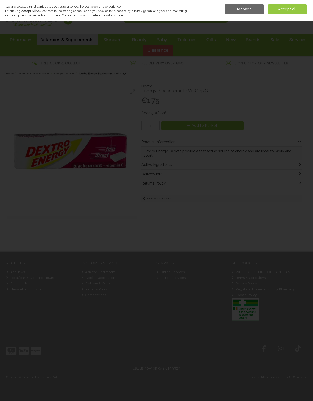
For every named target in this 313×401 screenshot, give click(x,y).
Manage (244, 9)
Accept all (287, 9)
